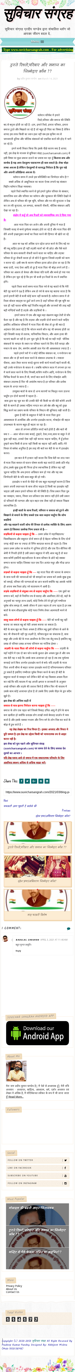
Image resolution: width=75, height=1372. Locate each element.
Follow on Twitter (20, 1160)
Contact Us (12, 1292)
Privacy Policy (14, 1286)
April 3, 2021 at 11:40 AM (54, 939)
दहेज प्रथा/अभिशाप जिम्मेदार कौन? (37, 881)
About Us (11, 1289)
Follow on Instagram (22, 1183)
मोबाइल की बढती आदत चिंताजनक (31, 1208)
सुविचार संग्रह (37, 15)
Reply (18, 951)
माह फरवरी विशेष (37, 915)
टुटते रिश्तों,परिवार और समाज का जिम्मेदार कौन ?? (37, 847)
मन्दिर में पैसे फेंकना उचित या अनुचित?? (35, 1252)
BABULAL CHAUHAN (27, 940)
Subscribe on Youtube (23, 1175)
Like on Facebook (19, 1168)
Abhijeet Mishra (38, 1352)
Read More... (16, 1096)
